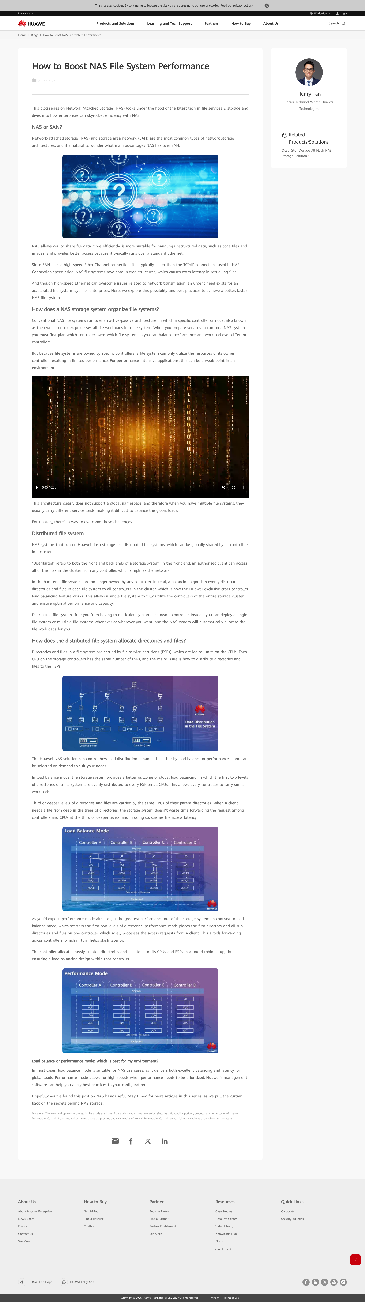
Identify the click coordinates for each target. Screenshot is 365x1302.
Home (22, 35)
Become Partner (160, 1211)
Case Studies (223, 1211)
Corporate (287, 1211)
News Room (26, 1219)
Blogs (34, 35)
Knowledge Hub (226, 1233)
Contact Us (25, 1233)
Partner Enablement (163, 1226)
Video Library (224, 1226)
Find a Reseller (93, 1219)
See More (24, 1241)
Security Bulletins (292, 1219)
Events (22, 1226)
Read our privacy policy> (236, 5)
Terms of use (231, 1297)
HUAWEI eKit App (40, 1282)
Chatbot (89, 1226)
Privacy (214, 1297)
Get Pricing (91, 1211)
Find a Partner (159, 1219)
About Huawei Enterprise (35, 1211)
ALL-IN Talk (223, 1248)
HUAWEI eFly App (82, 1282)
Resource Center (226, 1219)
